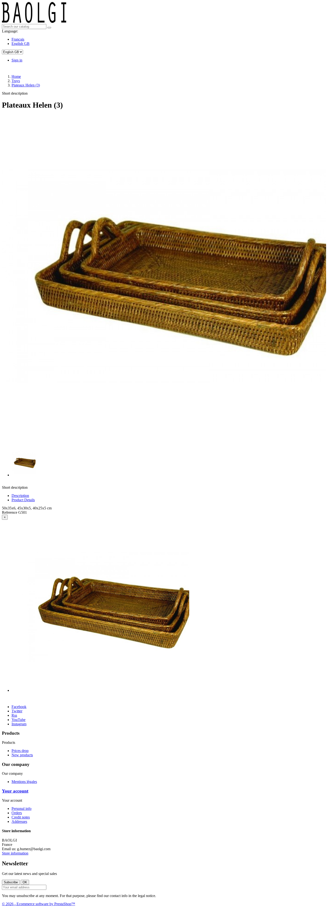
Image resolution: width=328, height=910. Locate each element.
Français (18, 39)
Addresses (19, 821)
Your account (15, 791)
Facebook (19, 707)
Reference (10, 512)
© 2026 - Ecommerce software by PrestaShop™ (38, 904)
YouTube (18, 720)
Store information (15, 853)
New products (22, 755)
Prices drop (20, 751)
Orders (17, 813)
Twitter (17, 711)
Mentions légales (24, 782)
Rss (14, 715)
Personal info (21, 808)
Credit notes (21, 817)
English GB (21, 44)
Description (20, 496)
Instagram (19, 724)
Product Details (23, 500)
